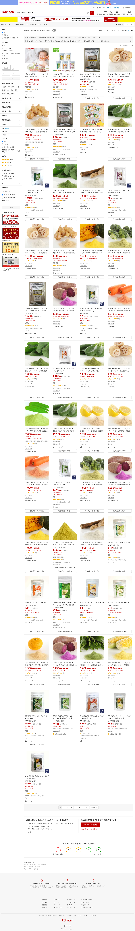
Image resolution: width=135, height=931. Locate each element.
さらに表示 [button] (5, 58)
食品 (25, 864)
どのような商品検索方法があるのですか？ (40, 826)
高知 (8, 90)
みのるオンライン (87, 94)
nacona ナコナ (31, 97)
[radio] (2, 32)
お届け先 (4, 131)
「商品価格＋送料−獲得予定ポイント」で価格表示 (37, 30)
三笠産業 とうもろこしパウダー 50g (92, 602)
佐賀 (12, 90)
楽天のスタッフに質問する (90, 825)
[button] (127, 8)
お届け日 (4, 138)
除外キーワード (6, 200)
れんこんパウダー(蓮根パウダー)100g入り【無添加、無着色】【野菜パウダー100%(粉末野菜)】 (91, 76)
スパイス (38, 867)
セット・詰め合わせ (40, 864)
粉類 (30, 864)
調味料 (31, 867)
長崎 (16, 90)
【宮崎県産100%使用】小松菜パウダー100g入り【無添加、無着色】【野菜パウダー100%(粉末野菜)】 (36, 311)
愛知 (9, 87)
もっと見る (29, 832)
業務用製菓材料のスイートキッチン (65, 567)
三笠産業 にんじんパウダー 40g (35, 602)
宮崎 (8, 93)
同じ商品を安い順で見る (92, 98)
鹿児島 (13, 93)
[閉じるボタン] (131, 37)
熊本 (3, 93)
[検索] (92, 13)
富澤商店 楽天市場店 (60, 734)
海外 (7, 129)
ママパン (29, 215)
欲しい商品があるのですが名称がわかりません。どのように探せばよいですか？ (50, 824)
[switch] (18, 151)
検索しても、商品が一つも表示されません (40, 829)
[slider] (2, 70)
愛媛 (3, 90)
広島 (13, 87)
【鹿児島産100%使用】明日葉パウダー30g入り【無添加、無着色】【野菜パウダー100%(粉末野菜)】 (64, 605)
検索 (11, 78)
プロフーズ (112, 562)
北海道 (4, 87)
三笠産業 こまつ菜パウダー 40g (118, 602)
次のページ (94, 807)
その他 (36, 869)
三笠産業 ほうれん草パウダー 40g (119, 542)
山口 (17, 87)
